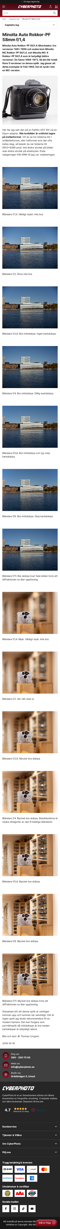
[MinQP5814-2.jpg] (30, 248)
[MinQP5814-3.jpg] (30, 307)
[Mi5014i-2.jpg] (30, 673)
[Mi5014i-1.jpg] (30, 613)
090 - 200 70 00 (20, 1057)
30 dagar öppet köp (31, 1)
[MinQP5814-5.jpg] (30, 427)
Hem (4, 19)
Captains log (14, 19)
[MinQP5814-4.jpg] (30, 367)
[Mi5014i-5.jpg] (30, 855)
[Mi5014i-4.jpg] (30, 792)
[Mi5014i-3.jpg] (30, 732)
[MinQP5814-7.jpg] (30, 550)
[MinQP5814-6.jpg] (30, 490)
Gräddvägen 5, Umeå (23, 1076)
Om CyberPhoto (11, 1143)
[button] (24, 1110)
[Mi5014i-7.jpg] (30, 975)
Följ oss (6, 1152)
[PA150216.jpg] (30, 100)
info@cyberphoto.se (23, 1066)
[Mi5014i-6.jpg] (30, 915)
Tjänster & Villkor (12, 1135)
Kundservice (9, 1126)
